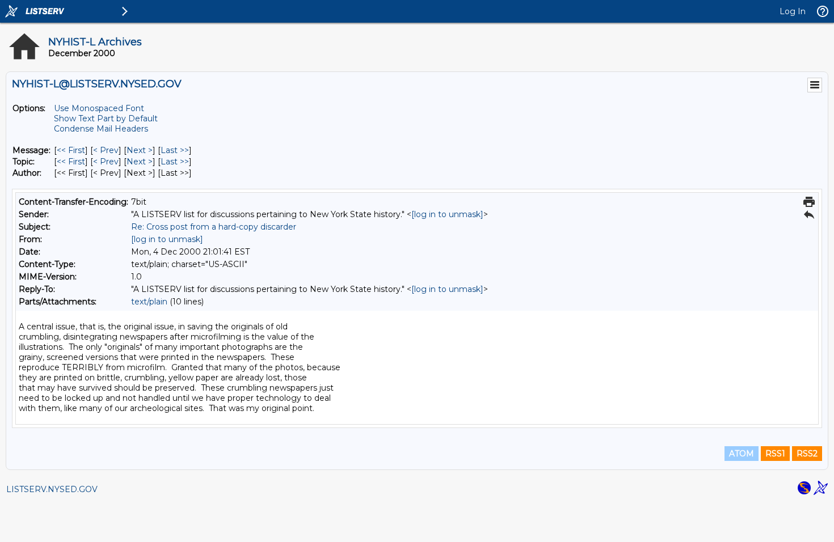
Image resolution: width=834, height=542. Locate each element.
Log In (793, 11)
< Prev (106, 150)
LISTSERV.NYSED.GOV (52, 489)
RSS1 (775, 453)
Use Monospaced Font (99, 108)
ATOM (741, 453)
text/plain (149, 302)
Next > (140, 150)
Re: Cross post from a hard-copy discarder (213, 227)
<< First (71, 150)
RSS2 (807, 453)
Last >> (175, 150)
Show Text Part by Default (106, 118)
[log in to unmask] (447, 214)
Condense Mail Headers (101, 129)
